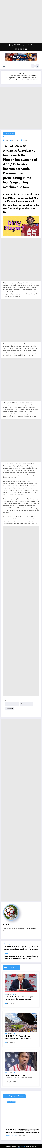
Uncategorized (20, 1102)
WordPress (22, 1139)
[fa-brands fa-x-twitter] (18, 49)
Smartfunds (31, 1128)
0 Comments (26, 140)
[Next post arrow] (37, 957)
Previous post (8, 944)
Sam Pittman (28, 137)
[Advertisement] (21, 21)
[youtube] (26, 49)
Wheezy (9, 1033)
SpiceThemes (21, 1141)
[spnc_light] (37, 66)
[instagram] (23, 49)
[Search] (33, 65)
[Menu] (3, 66)
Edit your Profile (31, 929)
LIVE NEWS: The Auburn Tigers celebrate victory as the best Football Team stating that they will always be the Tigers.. (19, 1037)
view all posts (7, 935)
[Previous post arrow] (37, 947)
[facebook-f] (16, 49)
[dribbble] (21, 49)
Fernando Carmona (19, 137)
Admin (6, 140)
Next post (6, 953)
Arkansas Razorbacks (9, 133)
